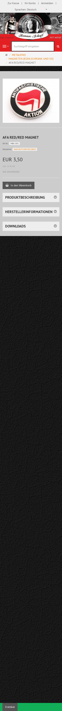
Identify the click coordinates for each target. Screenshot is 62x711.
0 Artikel (10, 707)
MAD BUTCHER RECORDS (25, 149)
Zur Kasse (13, 3)
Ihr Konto (30, 3)
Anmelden (47, 3)
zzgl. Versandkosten (11, 171)
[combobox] (31, 9)
